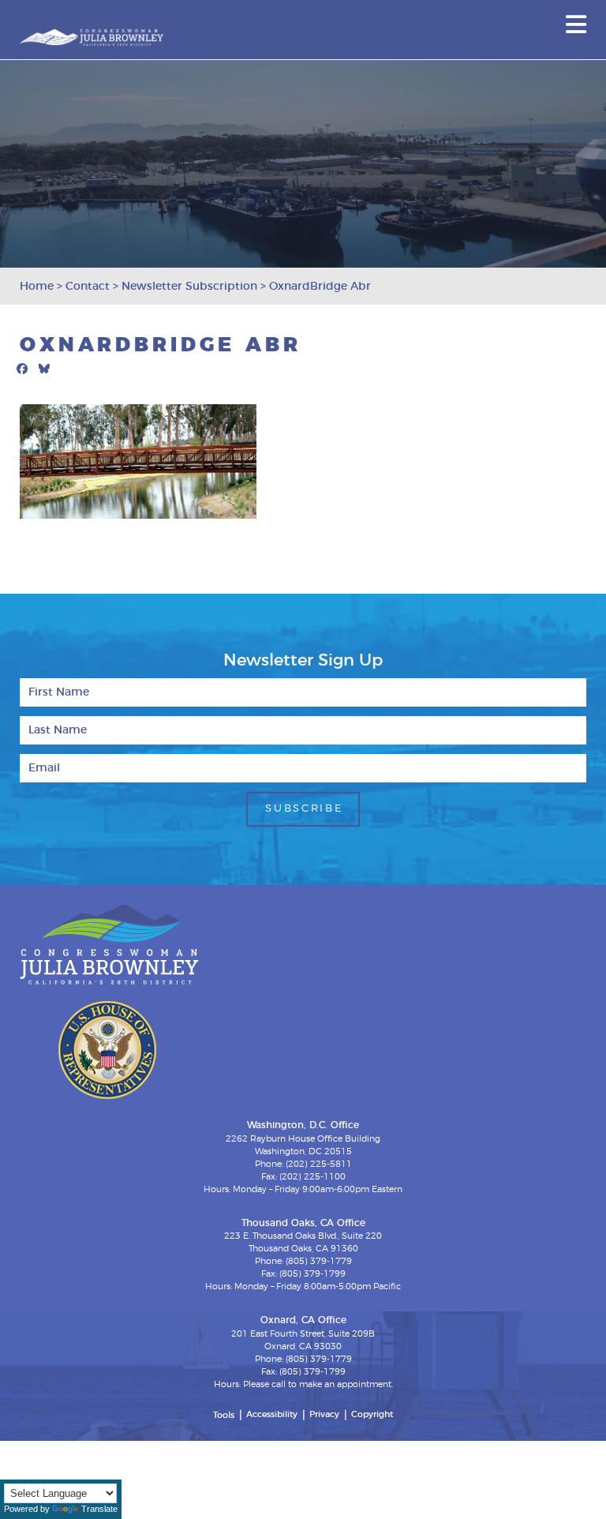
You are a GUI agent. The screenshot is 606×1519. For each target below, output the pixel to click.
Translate (99, 1508)
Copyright (372, 1414)
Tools (223, 1415)
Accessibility (271, 1414)
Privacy (324, 1414)
